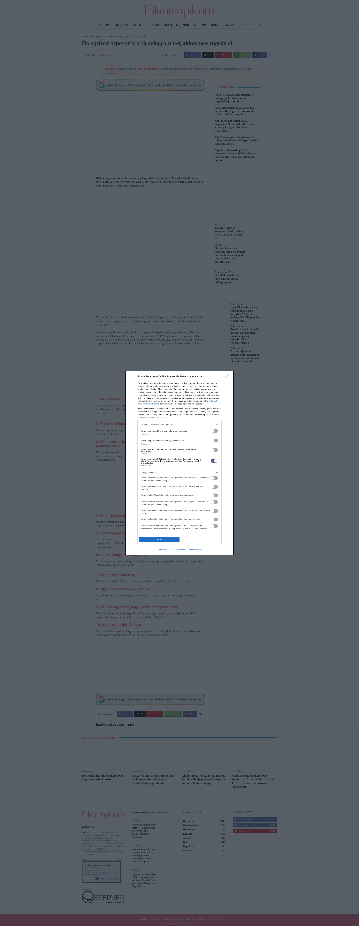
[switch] (214, 431)
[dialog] (179, 463)
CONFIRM (159, 540)
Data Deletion (164, 550)
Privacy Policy (195, 550)
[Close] (228, 376)
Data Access (179, 550)
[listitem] (179, 424)
